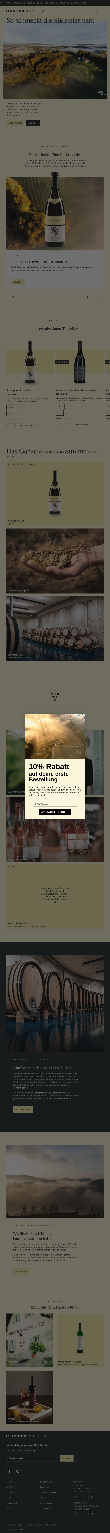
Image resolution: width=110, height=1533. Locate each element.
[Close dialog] (81, 717)
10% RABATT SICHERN (55, 812)
